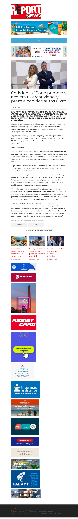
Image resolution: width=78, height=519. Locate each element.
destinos (31, 220)
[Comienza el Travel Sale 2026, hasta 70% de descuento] (19, 241)
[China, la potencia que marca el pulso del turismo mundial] (37, 241)
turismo (36, 220)
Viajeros (42, 220)
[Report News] (39, 11)
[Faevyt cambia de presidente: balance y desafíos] (55, 241)
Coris (25, 220)
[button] (39, 40)
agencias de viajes (17, 220)
